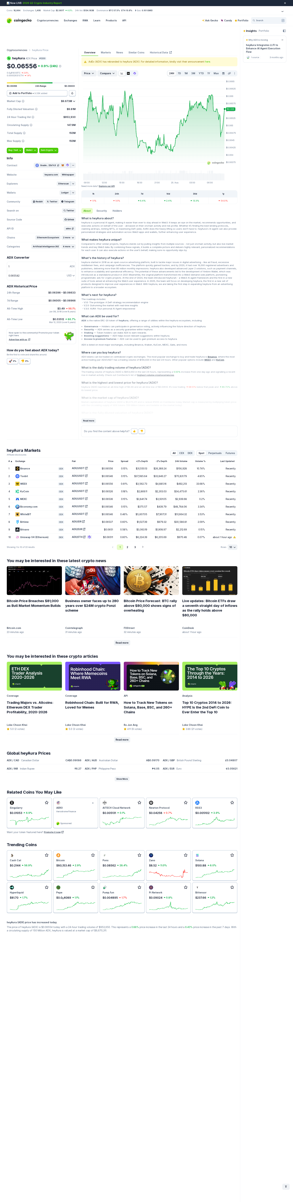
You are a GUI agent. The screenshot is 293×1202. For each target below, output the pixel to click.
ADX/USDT (78, 468)
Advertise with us (18, 339)
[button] (51, 174)
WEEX (207, 359)
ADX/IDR (77, 521)
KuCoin (220, 359)
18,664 (17, 10)
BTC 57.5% (114, 10)
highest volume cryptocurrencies (155, 375)
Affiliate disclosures (16, 454)
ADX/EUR (77, 529)
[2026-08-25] (223, 73)
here (207, 61)
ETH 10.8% (126, 10)
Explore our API (107, 186)
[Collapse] (284, 31)
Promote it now (52, 832)
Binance (212, 356)
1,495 (38, 10)
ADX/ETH (77, 537)
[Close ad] (92, 803)
